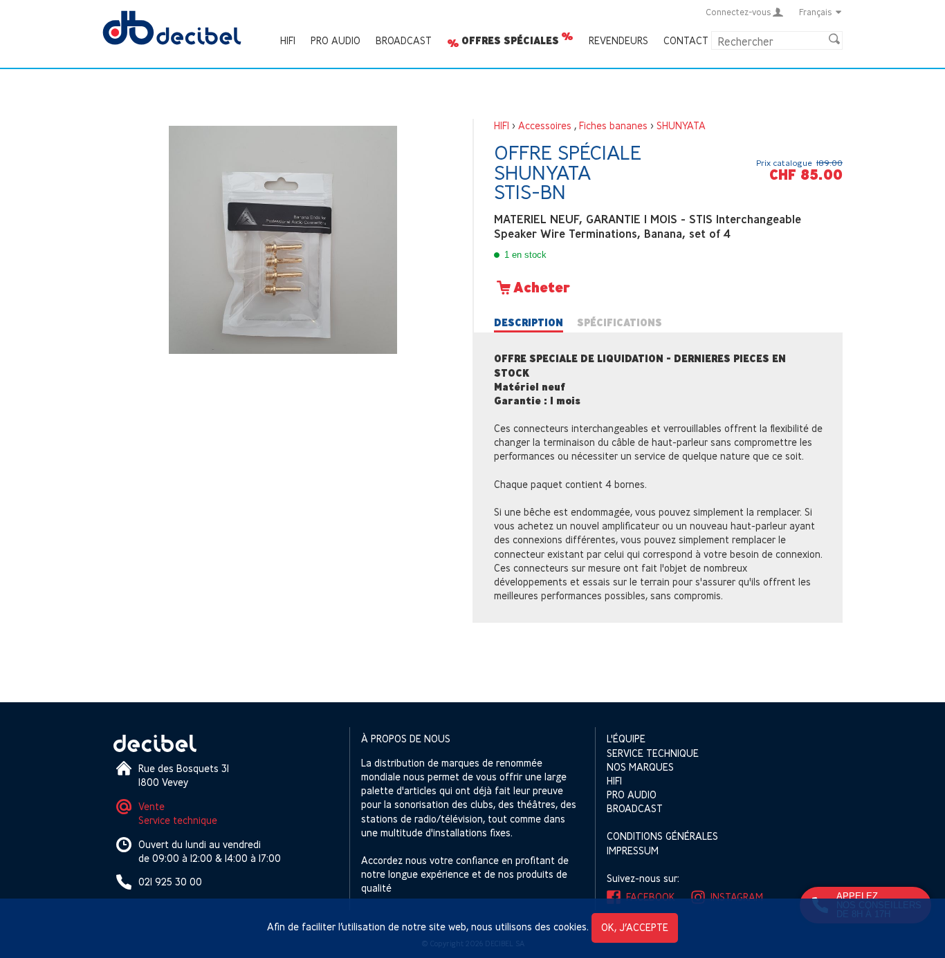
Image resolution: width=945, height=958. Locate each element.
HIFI (287, 40)
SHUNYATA (681, 125)
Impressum (633, 850)
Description (528, 323)
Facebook (650, 897)
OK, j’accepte (634, 927)
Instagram (736, 897)
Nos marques (640, 767)
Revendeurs (618, 40)
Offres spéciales (510, 41)
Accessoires (544, 125)
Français (815, 11)
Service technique (177, 820)
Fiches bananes (613, 125)
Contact (685, 40)
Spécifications (619, 323)
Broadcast (404, 40)
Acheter (541, 287)
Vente (151, 806)
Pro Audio (335, 40)
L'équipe (626, 738)
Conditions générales (662, 836)
